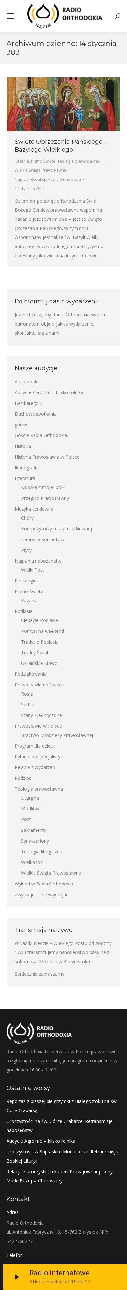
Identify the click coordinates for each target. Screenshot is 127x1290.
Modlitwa (31, 808)
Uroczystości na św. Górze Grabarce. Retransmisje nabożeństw (60, 1125)
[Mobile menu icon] (10, 16)
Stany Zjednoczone (41, 715)
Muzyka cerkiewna (34, 509)
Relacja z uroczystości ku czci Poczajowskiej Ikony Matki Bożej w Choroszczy (60, 1176)
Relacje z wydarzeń (35, 767)
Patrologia (25, 581)
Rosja (27, 694)
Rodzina (23, 778)
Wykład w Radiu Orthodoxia (44, 884)
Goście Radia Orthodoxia (41, 435)
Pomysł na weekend (42, 631)
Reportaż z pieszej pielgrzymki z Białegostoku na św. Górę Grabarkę (62, 1105)
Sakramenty (33, 830)
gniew (21, 424)
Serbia (27, 704)
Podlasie (24, 611)
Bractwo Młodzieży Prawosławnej (57, 735)
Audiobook (26, 382)
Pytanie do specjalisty (37, 756)
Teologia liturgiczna (41, 851)
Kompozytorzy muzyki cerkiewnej (56, 528)
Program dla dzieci (34, 746)
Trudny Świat (35, 652)
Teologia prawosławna (78, 161)
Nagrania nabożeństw (38, 561)
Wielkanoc (32, 862)
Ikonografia (27, 467)
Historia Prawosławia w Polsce (47, 457)
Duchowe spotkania (36, 414)
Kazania (22, 161)
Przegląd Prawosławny (45, 498)
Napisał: (48, 179)
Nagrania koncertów (42, 539)
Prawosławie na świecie (40, 685)
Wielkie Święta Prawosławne (40, 170)
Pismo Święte (43, 161)
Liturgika (30, 798)
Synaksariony (35, 841)
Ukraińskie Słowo (39, 663)
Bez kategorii (28, 403)
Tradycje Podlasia (40, 642)
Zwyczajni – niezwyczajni (41, 894)
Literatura (25, 478)
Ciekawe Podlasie (39, 620)
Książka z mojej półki (43, 487)
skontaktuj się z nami (37, 333)
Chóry (27, 518)
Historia (23, 446)
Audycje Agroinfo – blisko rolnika (49, 392)
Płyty (26, 550)
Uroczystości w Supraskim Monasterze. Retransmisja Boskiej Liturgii (62, 1156)
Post (26, 819)
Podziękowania (31, 674)
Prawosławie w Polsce (38, 726)
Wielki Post (32, 570)
